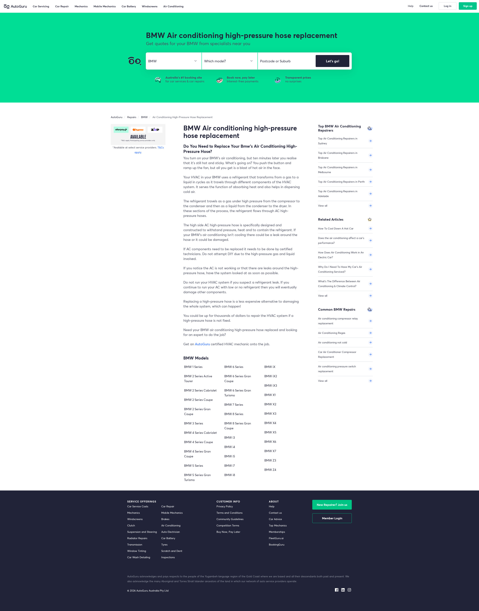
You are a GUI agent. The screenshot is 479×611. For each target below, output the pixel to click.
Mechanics (133, 512)
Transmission (134, 544)
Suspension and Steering (142, 532)
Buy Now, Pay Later (228, 532)
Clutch (131, 525)
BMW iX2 (270, 376)
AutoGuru (202, 344)
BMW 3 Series (193, 423)
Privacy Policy (224, 506)
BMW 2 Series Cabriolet (200, 390)
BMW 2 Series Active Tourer (198, 378)
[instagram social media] (349, 589)
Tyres (164, 544)
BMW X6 (270, 442)
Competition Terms (227, 525)
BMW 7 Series (233, 404)
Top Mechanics (278, 525)
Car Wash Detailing (138, 557)
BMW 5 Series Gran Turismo (197, 477)
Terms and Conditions (229, 512)
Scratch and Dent (171, 551)
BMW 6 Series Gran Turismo (237, 392)
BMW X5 (270, 432)
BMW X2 (270, 404)
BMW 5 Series (193, 465)
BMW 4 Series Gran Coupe (197, 453)
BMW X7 (270, 451)
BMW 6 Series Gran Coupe (237, 378)
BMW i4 (229, 447)
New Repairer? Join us (332, 505)
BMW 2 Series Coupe (198, 400)
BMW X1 (270, 395)
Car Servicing (41, 6)
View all (322, 205)
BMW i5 (229, 456)
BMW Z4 (270, 470)
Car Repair (167, 506)
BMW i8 (229, 475)
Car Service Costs (137, 506)
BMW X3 (270, 413)
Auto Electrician (170, 532)
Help (271, 506)
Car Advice (275, 519)
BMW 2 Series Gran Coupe (197, 411)
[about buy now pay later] (138, 134)
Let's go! (332, 61)
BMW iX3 (270, 385)
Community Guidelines (229, 519)
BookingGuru (276, 544)
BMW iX (269, 367)
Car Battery (168, 538)
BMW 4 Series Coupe (198, 442)
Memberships (277, 532)
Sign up (467, 6)
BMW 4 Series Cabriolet (200, 433)
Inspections (168, 557)
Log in (447, 6)
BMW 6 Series (233, 367)
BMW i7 (229, 465)
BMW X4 (270, 423)
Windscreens (135, 519)
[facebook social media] (336, 589)
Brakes (165, 519)
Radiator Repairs (137, 538)
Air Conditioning (170, 525)
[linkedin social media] (343, 589)
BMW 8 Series (233, 414)
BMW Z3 (270, 460)
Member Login (332, 518)
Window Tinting (136, 551)
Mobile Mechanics (172, 512)
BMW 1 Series (193, 367)
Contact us (275, 512)
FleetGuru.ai (276, 538)
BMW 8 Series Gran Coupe (237, 425)
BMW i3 (229, 437)
